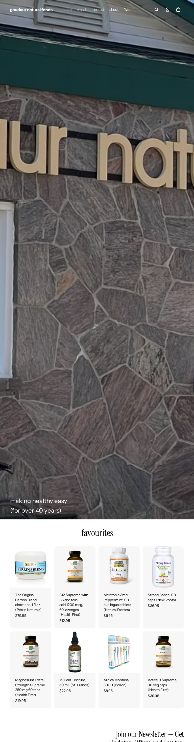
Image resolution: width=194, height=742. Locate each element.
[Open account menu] (167, 9)
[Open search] (156, 9)
